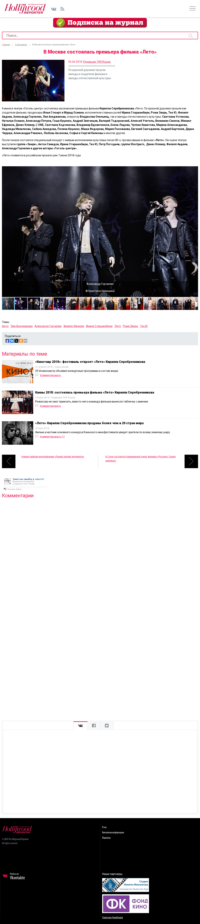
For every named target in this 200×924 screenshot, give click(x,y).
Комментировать (50, 375)
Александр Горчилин (48, 326)
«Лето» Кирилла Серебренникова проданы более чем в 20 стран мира (89, 423)
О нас (104, 827)
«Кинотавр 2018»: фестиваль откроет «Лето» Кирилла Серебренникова (90, 362)
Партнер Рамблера (112, 917)
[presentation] (80, 726)
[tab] (80, 726)
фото (5, 326)
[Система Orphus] (25, 490)
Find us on (17, 876)
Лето (117, 326)
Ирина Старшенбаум (99, 326)
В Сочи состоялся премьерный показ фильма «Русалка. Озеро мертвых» (140, 458)
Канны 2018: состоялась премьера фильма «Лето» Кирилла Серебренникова (94, 392)
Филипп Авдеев (73, 326)
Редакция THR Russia (97, 61)
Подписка (106, 837)
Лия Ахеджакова (22, 326)
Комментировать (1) (52, 436)
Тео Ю (144, 326)
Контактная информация (113, 832)
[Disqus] (100, 551)
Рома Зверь (130, 326)
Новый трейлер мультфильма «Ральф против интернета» (52, 456)
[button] (194, 170)
